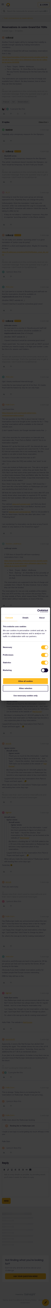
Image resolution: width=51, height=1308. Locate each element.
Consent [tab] (9, 618)
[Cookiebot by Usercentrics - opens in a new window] (37, 610)
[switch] (44, 655)
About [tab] (42, 618)
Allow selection (25, 688)
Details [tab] (26, 618)
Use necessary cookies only (25, 695)
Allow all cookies (25, 681)
